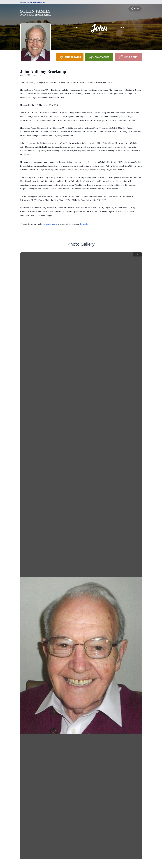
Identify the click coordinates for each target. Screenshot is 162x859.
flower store (85, 223)
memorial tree (49, 223)
